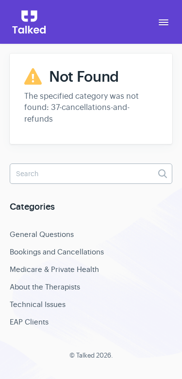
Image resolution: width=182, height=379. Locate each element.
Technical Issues (38, 304)
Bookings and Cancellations (57, 251)
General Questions (42, 234)
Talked (85, 355)
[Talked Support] (29, 21)
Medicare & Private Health (54, 269)
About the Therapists (45, 286)
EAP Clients (29, 321)
